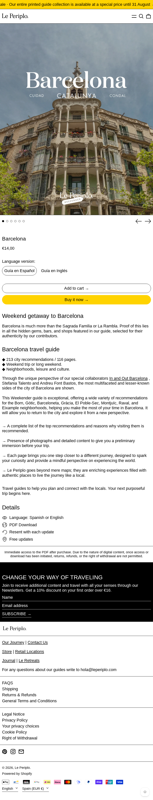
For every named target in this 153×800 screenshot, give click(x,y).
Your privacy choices (20, 726)
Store (7, 651)
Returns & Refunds (19, 695)
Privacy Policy (15, 720)
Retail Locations (29, 651)
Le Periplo (22, 768)
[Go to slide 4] (15, 221)
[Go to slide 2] (7, 221)
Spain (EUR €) (33, 788)
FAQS (7, 683)
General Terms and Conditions (29, 701)
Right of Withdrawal (19, 738)
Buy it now (74, 299)
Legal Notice (13, 714)
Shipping (10, 689)
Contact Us (38, 642)
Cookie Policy (14, 732)
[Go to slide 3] (11, 221)
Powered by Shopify (17, 774)
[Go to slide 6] (24, 221)
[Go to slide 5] (19, 221)
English (8, 788)
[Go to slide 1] (3, 221)
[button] (141, 16)
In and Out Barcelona (128, 378)
